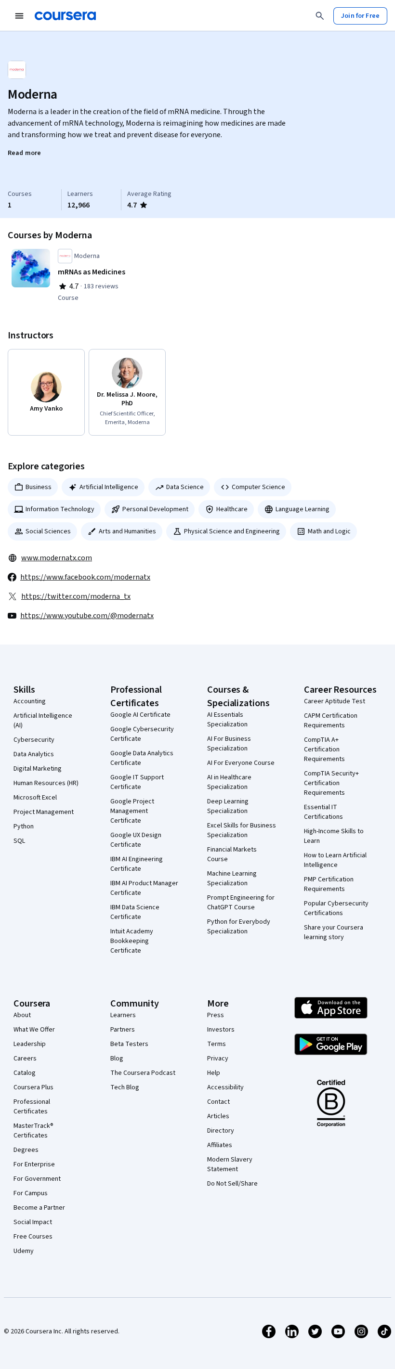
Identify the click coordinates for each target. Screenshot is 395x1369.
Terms (216, 1044)
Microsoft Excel (35, 797)
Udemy (23, 1251)
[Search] (319, 15)
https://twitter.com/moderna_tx (76, 596)
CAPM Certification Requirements (330, 720)
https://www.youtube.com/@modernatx (87, 615)
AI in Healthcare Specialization (229, 782)
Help (213, 1073)
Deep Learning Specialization (228, 806)
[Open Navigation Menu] (19, 15)
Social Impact (32, 1222)
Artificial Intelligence (108, 487)
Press (215, 1015)
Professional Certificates (31, 1106)
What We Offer (34, 1029)
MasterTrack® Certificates (33, 1130)
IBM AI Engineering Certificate (136, 864)
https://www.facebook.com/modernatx (85, 577)
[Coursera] (65, 16)
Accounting (29, 701)
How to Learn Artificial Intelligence (335, 860)
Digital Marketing (37, 769)
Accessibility (225, 1087)
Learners (123, 1015)
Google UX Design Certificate (135, 840)
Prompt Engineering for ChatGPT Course (241, 902)
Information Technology (60, 509)
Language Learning (302, 509)
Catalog (24, 1073)
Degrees (26, 1150)
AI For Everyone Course (241, 763)
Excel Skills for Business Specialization (241, 830)
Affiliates (219, 1145)
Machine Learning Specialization (232, 878)
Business (39, 487)
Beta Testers (129, 1044)
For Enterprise (34, 1164)
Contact (218, 1102)
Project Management (43, 812)
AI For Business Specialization (229, 743)
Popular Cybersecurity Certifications (336, 908)
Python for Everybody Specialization (238, 926)
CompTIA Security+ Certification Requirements (331, 783)
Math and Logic (329, 531)
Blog (116, 1058)
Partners (122, 1029)
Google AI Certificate (140, 715)
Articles (218, 1116)
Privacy (217, 1058)
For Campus (30, 1193)
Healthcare (232, 509)
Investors (221, 1029)
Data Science (185, 487)
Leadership (29, 1044)
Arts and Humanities (127, 531)
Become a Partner (39, 1208)
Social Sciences (48, 531)
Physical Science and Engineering (232, 531)
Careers (25, 1058)
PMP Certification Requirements (329, 884)
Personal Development (155, 509)
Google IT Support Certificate (137, 782)
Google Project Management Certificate (132, 811)
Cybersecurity (33, 740)
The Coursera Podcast (142, 1073)
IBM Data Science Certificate (134, 912)
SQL (19, 841)
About (22, 1015)
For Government (37, 1179)
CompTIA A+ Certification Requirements (324, 749)
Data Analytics (33, 754)
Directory (220, 1131)
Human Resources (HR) (46, 783)
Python (23, 826)
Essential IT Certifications (323, 812)
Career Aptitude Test (334, 701)
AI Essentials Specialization (227, 719)
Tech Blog (124, 1087)
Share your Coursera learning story (333, 932)
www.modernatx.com (56, 558)
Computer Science (258, 487)
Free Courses (33, 1236)
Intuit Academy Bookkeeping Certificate (131, 941)
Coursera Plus (33, 1087)
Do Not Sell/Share (232, 1183)
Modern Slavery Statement (229, 1164)
